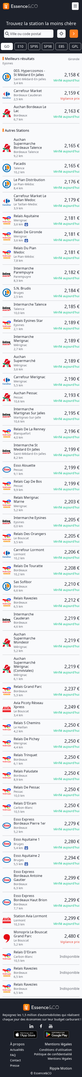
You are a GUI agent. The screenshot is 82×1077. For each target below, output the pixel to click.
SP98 (48, 46)
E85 (61, 46)
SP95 (34, 46)
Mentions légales (60, 1059)
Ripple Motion (61, 1068)
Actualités (17, 1050)
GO (6, 46)
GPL (75, 46)
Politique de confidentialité (53, 1054)
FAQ (13, 1055)
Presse (14, 1065)
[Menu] (75, 6)
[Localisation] (61, 34)
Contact (15, 1060)
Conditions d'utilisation (55, 1050)
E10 (20, 46)
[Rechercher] (74, 34)
